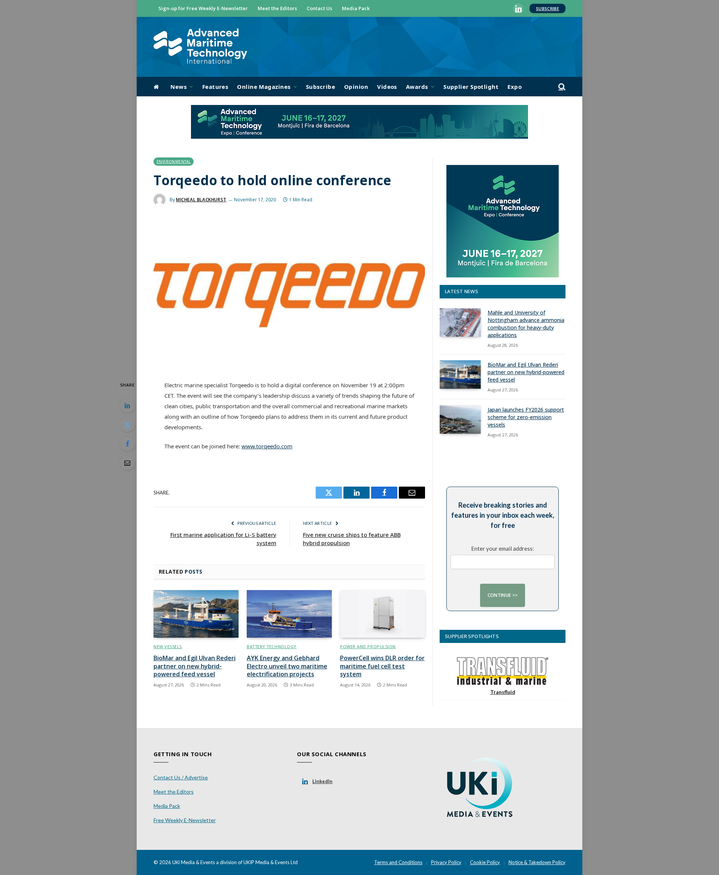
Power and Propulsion (368, 646)
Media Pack (356, 8)
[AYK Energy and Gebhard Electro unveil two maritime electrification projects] (289, 614)
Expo (514, 86)
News (178, 86)
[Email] (127, 462)
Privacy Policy (446, 862)
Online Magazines (263, 86)
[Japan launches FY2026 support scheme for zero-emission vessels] (460, 419)
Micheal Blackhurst (201, 199)
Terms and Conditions (398, 862)
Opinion (356, 86)
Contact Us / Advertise (181, 777)
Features (215, 86)
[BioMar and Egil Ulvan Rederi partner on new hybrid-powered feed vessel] (196, 614)
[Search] (561, 86)
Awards (417, 86)
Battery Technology (272, 646)
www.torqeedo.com (267, 446)
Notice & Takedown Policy (537, 862)
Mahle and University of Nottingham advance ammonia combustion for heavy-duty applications (526, 324)
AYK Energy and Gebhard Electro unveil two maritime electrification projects (287, 666)
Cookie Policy (485, 862)
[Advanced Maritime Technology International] (200, 47)
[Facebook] (127, 443)
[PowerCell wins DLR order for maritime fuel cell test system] (382, 614)
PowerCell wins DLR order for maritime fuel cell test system (382, 666)
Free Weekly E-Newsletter (185, 820)
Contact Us (319, 8)
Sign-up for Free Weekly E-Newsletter (203, 8)
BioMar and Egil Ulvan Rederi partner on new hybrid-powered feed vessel (195, 666)
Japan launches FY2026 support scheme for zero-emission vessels (526, 417)
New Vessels (168, 646)
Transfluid (502, 692)
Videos (387, 86)
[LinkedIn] (127, 405)
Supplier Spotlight (470, 86)
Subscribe (547, 8)
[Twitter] (127, 424)
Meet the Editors (277, 8)
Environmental (174, 161)
